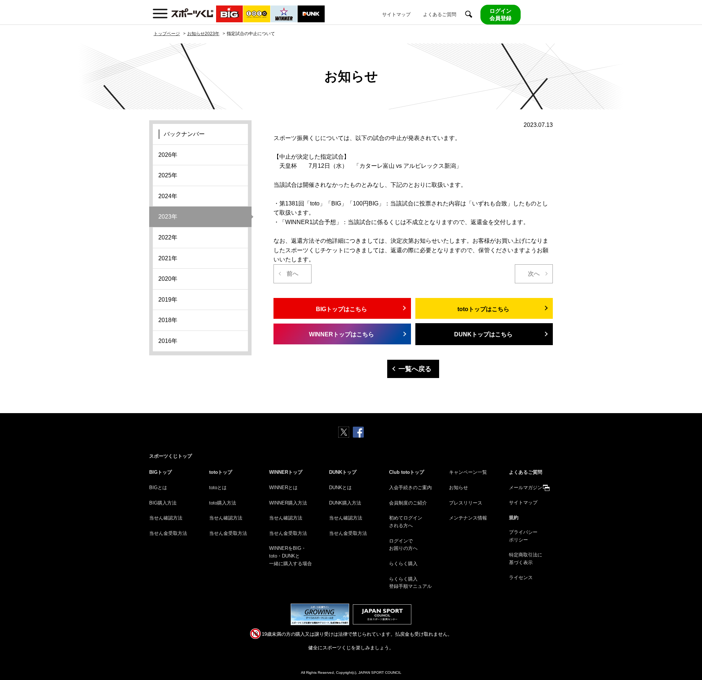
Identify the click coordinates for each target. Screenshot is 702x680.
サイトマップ (396, 14)
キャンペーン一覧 (468, 472)
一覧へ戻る (415, 369)
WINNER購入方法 (288, 503)
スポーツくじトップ (170, 456)
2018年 (167, 320)
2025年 (167, 175)
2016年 (167, 341)
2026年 (167, 155)
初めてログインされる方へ (405, 521)
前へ (292, 274)
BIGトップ (160, 472)
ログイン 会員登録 (501, 14)
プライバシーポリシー (523, 536)
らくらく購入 (403, 563)
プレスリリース (465, 503)
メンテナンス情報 (468, 518)
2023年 (167, 217)
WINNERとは (283, 487)
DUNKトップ (342, 472)
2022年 (167, 237)
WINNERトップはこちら (341, 334)
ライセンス (521, 577)
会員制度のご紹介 (408, 503)
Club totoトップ (406, 472)
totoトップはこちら (483, 309)
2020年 (167, 279)
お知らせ (458, 487)
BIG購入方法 (163, 503)
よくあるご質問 (439, 14)
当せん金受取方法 (168, 533)
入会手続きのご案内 (410, 487)
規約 (513, 517)
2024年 (167, 196)
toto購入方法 (222, 503)
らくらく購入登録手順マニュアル (410, 582)
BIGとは (158, 487)
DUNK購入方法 (345, 503)
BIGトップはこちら (341, 309)
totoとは (218, 487)
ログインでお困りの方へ (403, 544)
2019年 (167, 299)
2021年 (167, 258)
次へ (534, 274)
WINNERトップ (285, 472)
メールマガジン (525, 487)
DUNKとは (340, 487)
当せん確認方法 (165, 518)
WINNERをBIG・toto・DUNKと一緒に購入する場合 (290, 555)
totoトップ (220, 472)
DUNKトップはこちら (483, 334)
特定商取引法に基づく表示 (525, 558)
